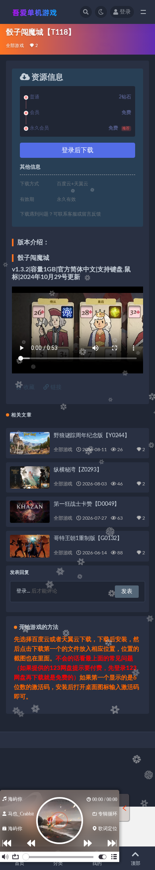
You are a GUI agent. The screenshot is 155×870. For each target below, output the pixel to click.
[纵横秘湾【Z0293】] (30, 477)
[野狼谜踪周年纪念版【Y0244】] (30, 443)
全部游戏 (15, 45)
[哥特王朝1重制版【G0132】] (30, 546)
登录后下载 (77, 150)
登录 (125, 12)
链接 (55, 387)
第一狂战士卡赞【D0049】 (87, 504)
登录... (23, 591)
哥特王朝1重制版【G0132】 (88, 538)
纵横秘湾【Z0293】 (78, 470)
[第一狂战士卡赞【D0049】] (30, 512)
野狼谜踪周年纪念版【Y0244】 (92, 435)
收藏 (28, 387)
